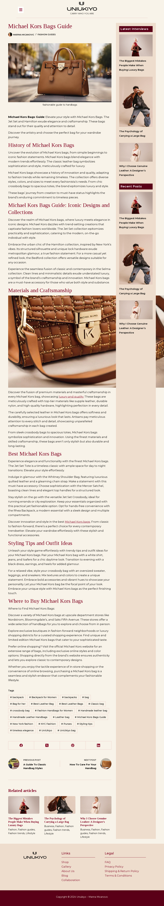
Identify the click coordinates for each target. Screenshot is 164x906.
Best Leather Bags (71, 703)
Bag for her (17, 703)
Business (49, 826)
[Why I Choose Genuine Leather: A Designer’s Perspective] (95, 805)
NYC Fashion (47, 723)
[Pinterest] (73, 745)
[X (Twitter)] (47, 745)
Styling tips (84, 723)
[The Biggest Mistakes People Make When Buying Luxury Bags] (23, 805)
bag (85, 697)
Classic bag (96, 703)
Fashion (12, 829)
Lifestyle (30, 833)
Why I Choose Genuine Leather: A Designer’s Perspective (93, 822)
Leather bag (61, 717)
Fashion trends (16, 833)
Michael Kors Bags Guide (90, 717)
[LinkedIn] (98, 745)
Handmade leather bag (92, 710)
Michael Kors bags (77, 521)
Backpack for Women (43, 697)
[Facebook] (21, 745)
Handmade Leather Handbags (28, 717)
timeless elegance (22, 730)
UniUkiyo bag (66, 730)
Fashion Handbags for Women (54, 710)
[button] (37, 10)
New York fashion (21, 723)
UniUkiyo (45, 730)
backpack (17, 697)
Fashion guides (47, 34)
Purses (66, 723)
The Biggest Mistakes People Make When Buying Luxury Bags (23, 822)
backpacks (69, 697)
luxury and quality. (71, 396)
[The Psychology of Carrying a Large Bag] (59, 805)
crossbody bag (19, 710)
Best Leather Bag (42, 703)
